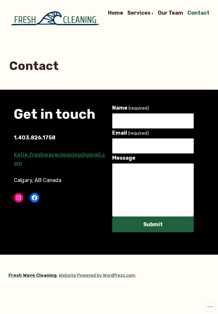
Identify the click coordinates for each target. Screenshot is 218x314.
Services (138, 13)
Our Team (170, 13)
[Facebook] (34, 198)
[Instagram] (18, 198)
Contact (198, 13)
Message (123, 158)
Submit (153, 224)
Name (130, 108)
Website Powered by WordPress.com (97, 275)
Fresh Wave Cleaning (33, 275)
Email (130, 133)
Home (115, 13)
